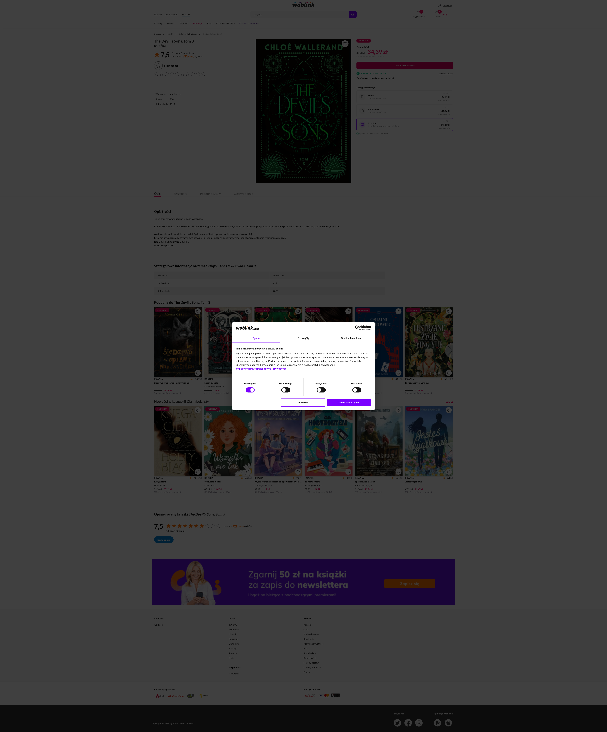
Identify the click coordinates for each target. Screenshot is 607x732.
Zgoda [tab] (256, 338)
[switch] (285, 389)
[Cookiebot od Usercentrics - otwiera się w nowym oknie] (357, 327)
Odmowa (303, 402)
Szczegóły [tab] (303, 338)
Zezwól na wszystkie (348, 402)
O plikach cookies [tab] (351, 338)
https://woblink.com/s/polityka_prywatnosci (261, 368)
